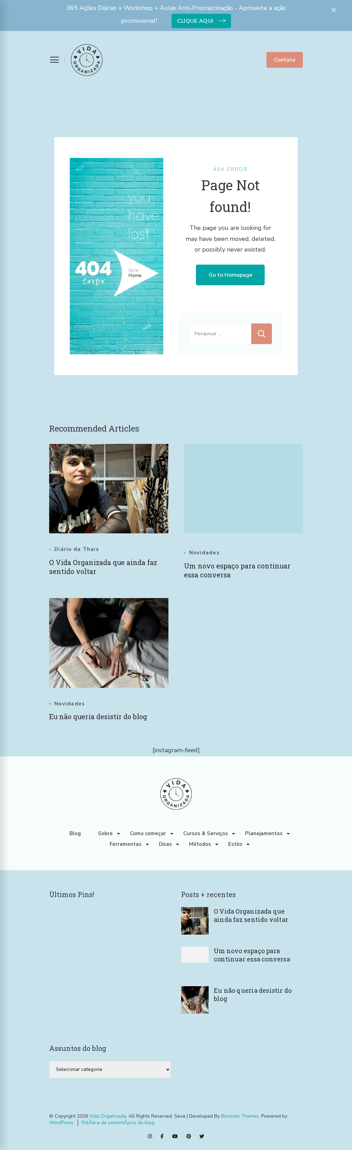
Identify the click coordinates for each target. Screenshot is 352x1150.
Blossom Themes (240, 1116)
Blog (75, 833)
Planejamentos (264, 833)
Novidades (204, 552)
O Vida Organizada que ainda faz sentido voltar (251, 915)
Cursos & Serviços (205, 833)
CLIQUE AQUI (195, 21)
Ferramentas (126, 844)
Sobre (105, 833)
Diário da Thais (76, 549)
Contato (284, 60)
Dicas (165, 844)
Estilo (235, 844)
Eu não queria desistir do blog (98, 716)
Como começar (148, 833)
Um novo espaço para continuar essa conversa (252, 955)
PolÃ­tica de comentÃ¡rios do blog (117, 1122)
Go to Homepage (230, 275)
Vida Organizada (107, 1116)
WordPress (61, 1122)
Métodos (200, 844)
